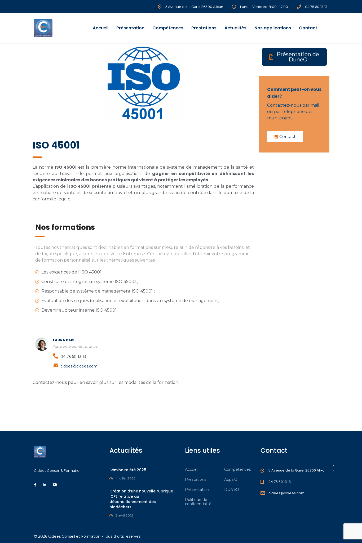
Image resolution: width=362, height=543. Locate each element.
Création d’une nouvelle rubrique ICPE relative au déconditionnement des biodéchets (141, 499)
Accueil (100, 28)
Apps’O (230, 479)
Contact (308, 28)
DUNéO (231, 489)
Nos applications (272, 28)
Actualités (235, 28)
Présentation (130, 28)
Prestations (204, 28)
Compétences (167, 28)
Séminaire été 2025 (127, 470)
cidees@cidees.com (79, 366)
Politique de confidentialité (198, 501)
